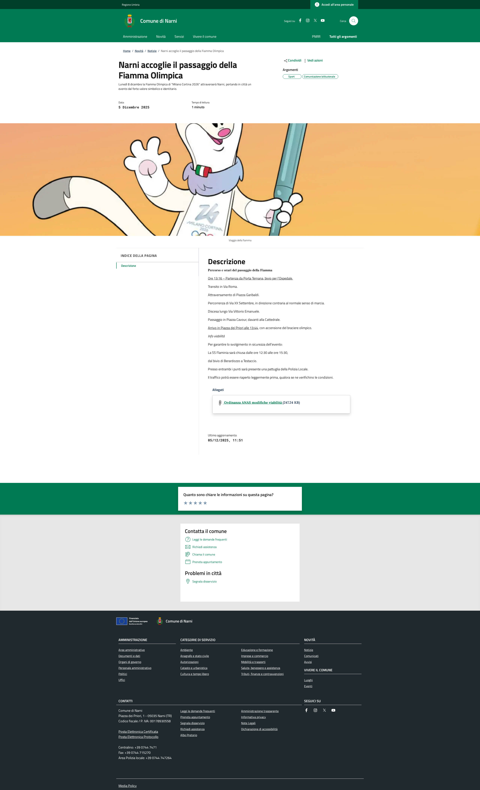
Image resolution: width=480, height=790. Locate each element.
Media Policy (127, 785)
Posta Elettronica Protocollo (138, 736)
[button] (334, 4)
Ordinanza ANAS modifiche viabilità (253, 402)
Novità (139, 51)
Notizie (152, 51)
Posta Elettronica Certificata (138, 731)
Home (126, 51)
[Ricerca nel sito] (353, 20)
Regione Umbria (131, 5)
